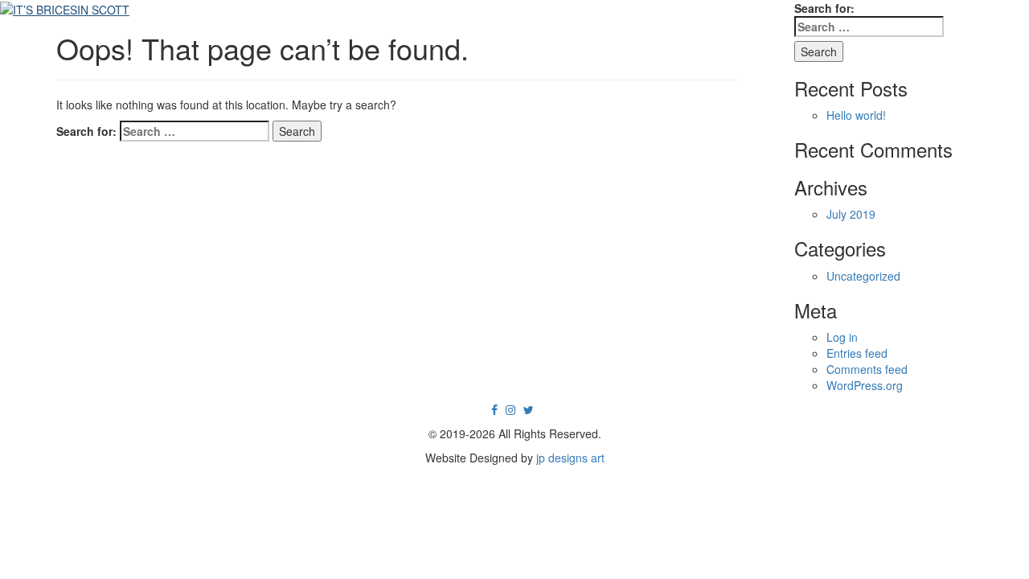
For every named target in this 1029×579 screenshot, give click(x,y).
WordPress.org (864, 385)
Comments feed (867, 369)
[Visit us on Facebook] (494, 409)
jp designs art (570, 458)
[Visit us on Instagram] (510, 409)
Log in (842, 337)
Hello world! (856, 115)
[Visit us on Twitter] (528, 409)
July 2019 (850, 214)
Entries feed (857, 353)
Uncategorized (863, 276)
